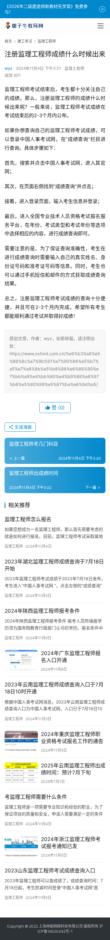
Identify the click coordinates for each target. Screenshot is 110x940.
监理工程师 (74, 68)
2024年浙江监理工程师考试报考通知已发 (71, 842)
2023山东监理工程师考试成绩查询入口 (50, 871)
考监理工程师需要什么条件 (36, 797)
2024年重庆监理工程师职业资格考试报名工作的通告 (72, 737)
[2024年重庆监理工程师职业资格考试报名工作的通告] (21, 741)
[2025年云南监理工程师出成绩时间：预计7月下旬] (21, 772)
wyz (8, 68)
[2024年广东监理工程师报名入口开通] (21, 660)
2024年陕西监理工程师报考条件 (42, 611)
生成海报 (22, 427)
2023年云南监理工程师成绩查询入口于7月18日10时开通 (54, 688)
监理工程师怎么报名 (28, 519)
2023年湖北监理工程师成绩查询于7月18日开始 (54, 565)
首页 (8, 41)
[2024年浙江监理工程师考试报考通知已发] (21, 846)
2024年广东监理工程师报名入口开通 (71, 656)
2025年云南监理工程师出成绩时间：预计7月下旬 (73, 769)
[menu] (100, 25)
